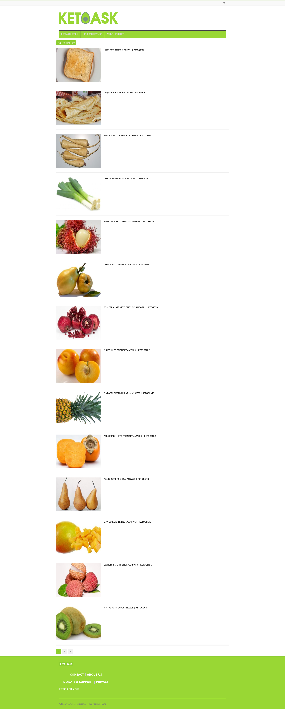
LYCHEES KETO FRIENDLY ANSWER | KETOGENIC (128, 564)
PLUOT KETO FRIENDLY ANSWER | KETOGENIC (127, 350)
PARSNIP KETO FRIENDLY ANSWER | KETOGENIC (128, 135)
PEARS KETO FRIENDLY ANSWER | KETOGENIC (126, 478)
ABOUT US (94, 674)
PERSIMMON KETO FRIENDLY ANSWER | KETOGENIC (130, 436)
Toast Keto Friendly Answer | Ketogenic (124, 49)
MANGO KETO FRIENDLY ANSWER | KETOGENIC (127, 521)
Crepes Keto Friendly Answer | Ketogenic (124, 92)
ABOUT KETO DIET (115, 34)
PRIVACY (102, 682)
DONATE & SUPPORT (78, 682)
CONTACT (77, 674)
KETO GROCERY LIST (92, 34)
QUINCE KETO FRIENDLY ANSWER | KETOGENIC (127, 264)
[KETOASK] (88, 18)
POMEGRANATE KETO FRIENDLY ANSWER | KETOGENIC (131, 307)
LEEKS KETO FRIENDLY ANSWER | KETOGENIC (126, 178)
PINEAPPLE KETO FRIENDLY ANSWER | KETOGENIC (129, 393)
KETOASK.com (69, 689)
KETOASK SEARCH (69, 34)
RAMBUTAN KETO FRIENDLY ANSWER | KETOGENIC (129, 221)
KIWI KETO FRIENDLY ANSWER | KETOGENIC (125, 607)
